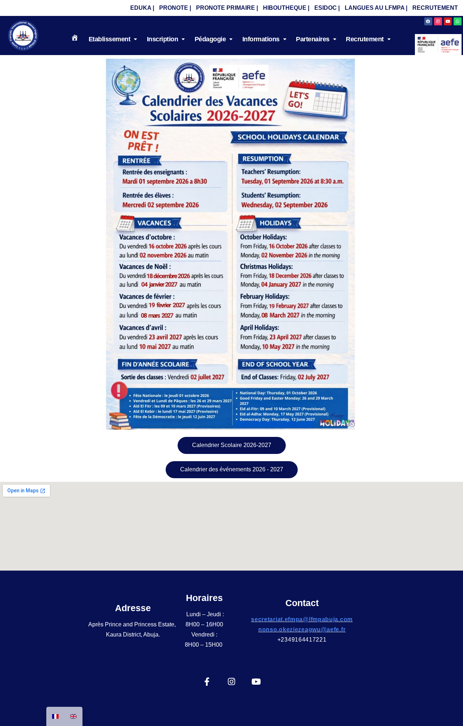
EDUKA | (142, 8)
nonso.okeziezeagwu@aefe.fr (301, 629)
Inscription (162, 39)
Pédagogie (210, 39)
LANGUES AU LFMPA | (376, 8)
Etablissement (110, 39)
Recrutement (365, 39)
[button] (113, 39)
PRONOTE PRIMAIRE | (227, 8)
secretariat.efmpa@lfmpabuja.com (302, 619)
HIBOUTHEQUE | (286, 8)
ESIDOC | (327, 8)
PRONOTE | (175, 8)
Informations (261, 39)
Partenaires (313, 39)
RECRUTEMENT (435, 8)
